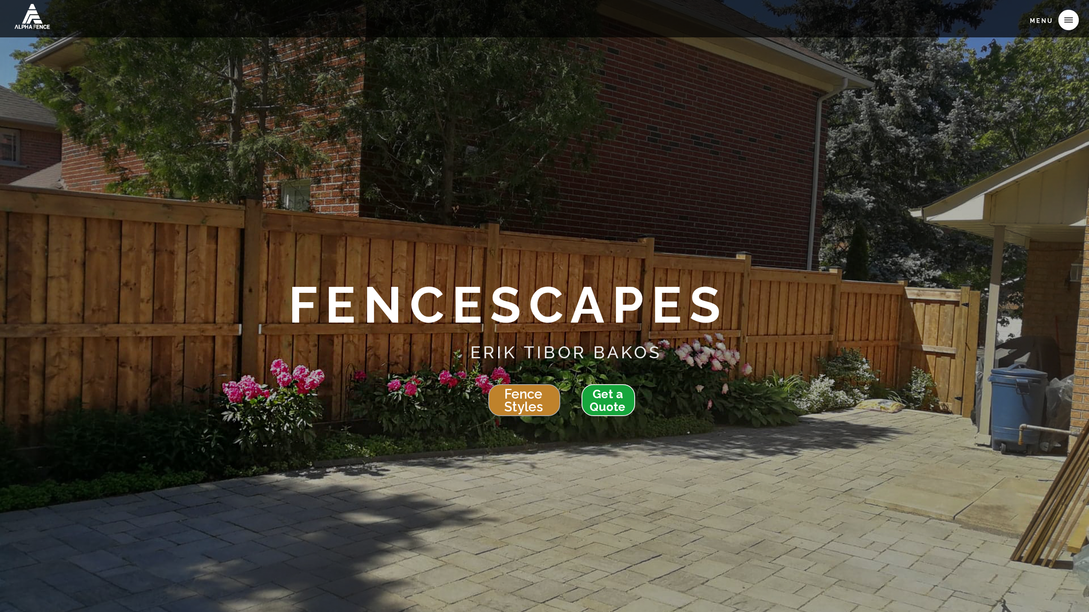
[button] (1051, 20)
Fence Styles (523, 400)
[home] (31, 18)
